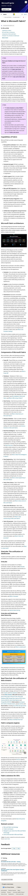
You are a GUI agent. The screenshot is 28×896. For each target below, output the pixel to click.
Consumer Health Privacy (18, 892)
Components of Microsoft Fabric (9, 34)
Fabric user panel (14, 132)
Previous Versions (12, 890)
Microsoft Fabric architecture (8, 32)
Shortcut (18, 759)
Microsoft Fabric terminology (11, 827)
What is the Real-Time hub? (16, 719)
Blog (19, 890)
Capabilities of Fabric (6, 30)
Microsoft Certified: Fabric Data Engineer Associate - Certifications (12, 870)
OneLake (22, 566)
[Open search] (22, 14)
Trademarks (10, 894)
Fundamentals (16, 17)
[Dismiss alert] (26, 2)
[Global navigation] (1, 14)
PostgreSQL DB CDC (6, 702)
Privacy (8, 892)
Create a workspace (8, 829)
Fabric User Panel (16, 69)
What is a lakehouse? (20, 647)
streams (6, 693)
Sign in (25, 14)
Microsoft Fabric (8, 17)
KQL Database (13, 693)
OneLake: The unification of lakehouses (10, 35)
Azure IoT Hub (13, 696)
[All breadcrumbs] (2, 17)
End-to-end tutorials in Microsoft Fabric (13, 834)
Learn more (7, 838)
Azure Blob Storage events (19, 705)
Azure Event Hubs (5, 696)
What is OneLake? (13, 596)
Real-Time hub (9, 445)
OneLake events (11, 704)
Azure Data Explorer (14, 700)
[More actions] (26, 17)
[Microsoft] (14, 14)
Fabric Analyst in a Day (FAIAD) (15, 108)
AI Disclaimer (4, 890)
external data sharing (14, 610)
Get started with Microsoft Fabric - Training (10, 861)
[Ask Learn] (24, 17)
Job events (20, 704)
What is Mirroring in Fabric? (16, 398)
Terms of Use (4, 894)
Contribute (3, 892)
